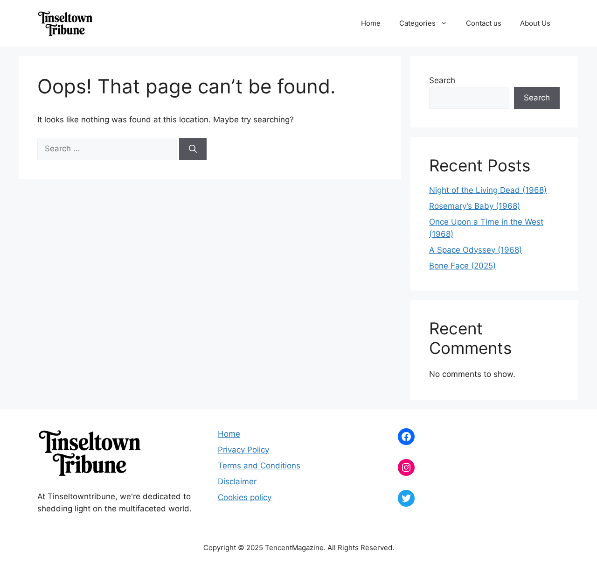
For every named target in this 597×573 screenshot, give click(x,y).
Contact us (483, 23)
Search (442, 80)
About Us (535, 23)
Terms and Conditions (259, 465)
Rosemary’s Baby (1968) (474, 206)
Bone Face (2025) (462, 265)
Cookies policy (244, 497)
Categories (417, 23)
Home (371, 23)
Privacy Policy (243, 449)
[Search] (193, 149)
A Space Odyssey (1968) (475, 250)
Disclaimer (237, 481)
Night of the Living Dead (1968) (488, 190)
